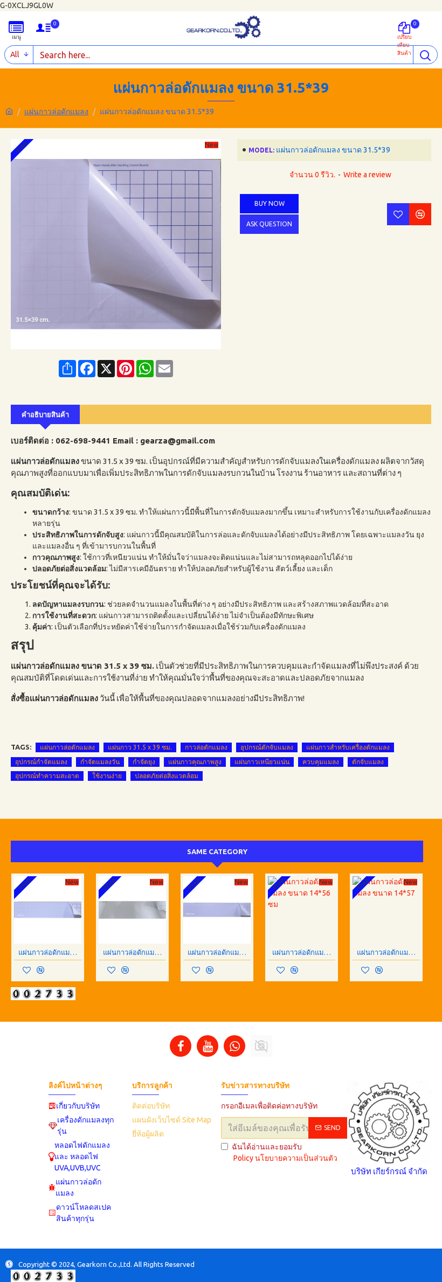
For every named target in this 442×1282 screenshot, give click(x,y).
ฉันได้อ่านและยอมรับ (284, 1152)
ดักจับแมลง (368, 761)
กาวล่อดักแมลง (206, 747)
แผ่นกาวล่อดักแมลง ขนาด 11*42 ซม (134, 952)
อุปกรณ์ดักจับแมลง (266, 747)
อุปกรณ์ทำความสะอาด (47, 775)
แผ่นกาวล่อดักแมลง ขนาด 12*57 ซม (219, 952)
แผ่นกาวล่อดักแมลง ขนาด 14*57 (388, 952)
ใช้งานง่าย (107, 775)
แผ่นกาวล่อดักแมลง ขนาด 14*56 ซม (303, 952)
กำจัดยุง (144, 761)
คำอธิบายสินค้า (45, 414)
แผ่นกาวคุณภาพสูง (195, 761)
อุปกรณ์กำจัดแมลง (41, 761)
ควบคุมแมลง (320, 761)
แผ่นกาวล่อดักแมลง (56, 111)
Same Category (217, 851)
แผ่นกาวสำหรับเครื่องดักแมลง (348, 747)
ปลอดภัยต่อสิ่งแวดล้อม (166, 775)
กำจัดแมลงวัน (100, 761)
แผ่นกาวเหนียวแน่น (261, 761)
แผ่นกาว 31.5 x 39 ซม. (140, 747)
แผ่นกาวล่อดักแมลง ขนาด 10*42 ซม (49, 952)
